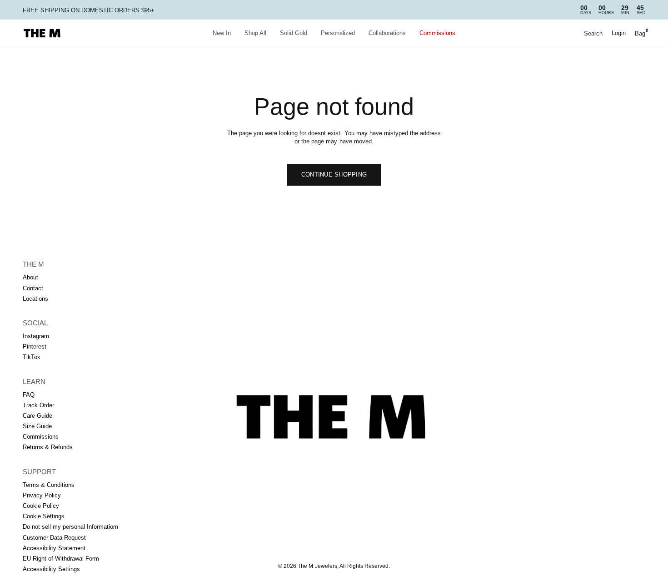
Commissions (437, 33)
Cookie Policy (41, 505)
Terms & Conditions (49, 484)
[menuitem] (222, 33)
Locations (35, 298)
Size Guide (37, 426)
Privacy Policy (42, 495)
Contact (33, 288)
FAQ (29, 394)
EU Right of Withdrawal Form (61, 558)
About (30, 277)
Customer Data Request (54, 537)
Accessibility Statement (54, 548)
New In (222, 33)
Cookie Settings (44, 516)
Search (593, 33)
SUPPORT (39, 471)
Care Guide (37, 415)
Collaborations (387, 33)
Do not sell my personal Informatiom (70, 526)
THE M (33, 264)
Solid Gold (293, 33)
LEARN (34, 381)
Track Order (38, 405)
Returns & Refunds (48, 447)
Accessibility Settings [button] (51, 569)
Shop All (255, 33)
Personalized (338, 33)
